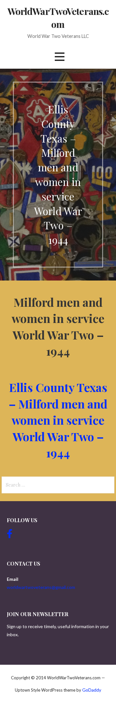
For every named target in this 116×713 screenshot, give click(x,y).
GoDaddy (91, 690)
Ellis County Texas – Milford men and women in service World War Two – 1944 (58, 419)
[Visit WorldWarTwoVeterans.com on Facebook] (10, 535)
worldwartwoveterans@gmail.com (41, 587)
